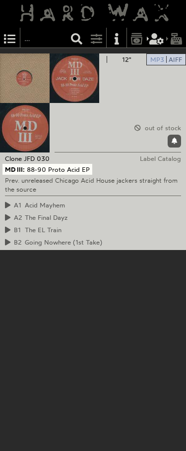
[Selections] (10, 38)
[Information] (116, 38)
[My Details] (157, 38)
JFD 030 (37, 158)
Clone (13, 158)
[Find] (77, 38)
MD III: (15, 169)
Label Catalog (160, 158)
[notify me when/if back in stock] (174, 141)
